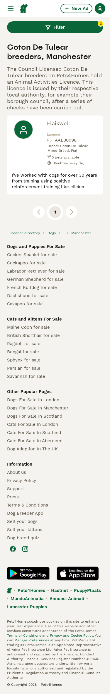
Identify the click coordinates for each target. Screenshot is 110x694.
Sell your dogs (22, 521)
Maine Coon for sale (28, 327)
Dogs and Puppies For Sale (36, 246)
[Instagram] (25, 549)
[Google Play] (28, 573)
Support (15, 488)
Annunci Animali (67, 598)
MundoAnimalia (27, 598)
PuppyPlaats (87, 590)
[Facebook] (13, 549)
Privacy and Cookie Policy (71, 635)
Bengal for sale (23, 351)
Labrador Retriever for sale (36, 271)
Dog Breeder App (25, 513)
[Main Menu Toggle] (10, 8)
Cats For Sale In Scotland (34, 432)
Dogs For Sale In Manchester (37, 408)
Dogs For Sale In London (33, 399)
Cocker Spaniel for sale (32, 254)
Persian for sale (23, 368)
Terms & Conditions (27, 505)
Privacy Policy (21, 480)
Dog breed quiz (23, 537)
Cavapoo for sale (25, 303)
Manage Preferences (31, 640)
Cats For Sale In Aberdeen (34, 440)
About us (16, 472)
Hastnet (59, 590)
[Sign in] (100, 8)
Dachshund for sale (27, 295)
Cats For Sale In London (32, 424)
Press (13, 497)
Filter (77, 26)
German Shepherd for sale (35, 279)
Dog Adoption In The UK (32, 449)
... (63, 233)
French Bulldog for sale (32, 287)
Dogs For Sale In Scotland (34, 416)
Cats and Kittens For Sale (34, 319)
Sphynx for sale (23, 360)
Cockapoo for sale (26, 263)
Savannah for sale (26, 376)
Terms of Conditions (24, 635)
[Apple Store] (77, 573)
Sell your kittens (24, 529)
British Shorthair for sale (33, 335)
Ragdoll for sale (23, 343)
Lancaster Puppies (27, 606)
